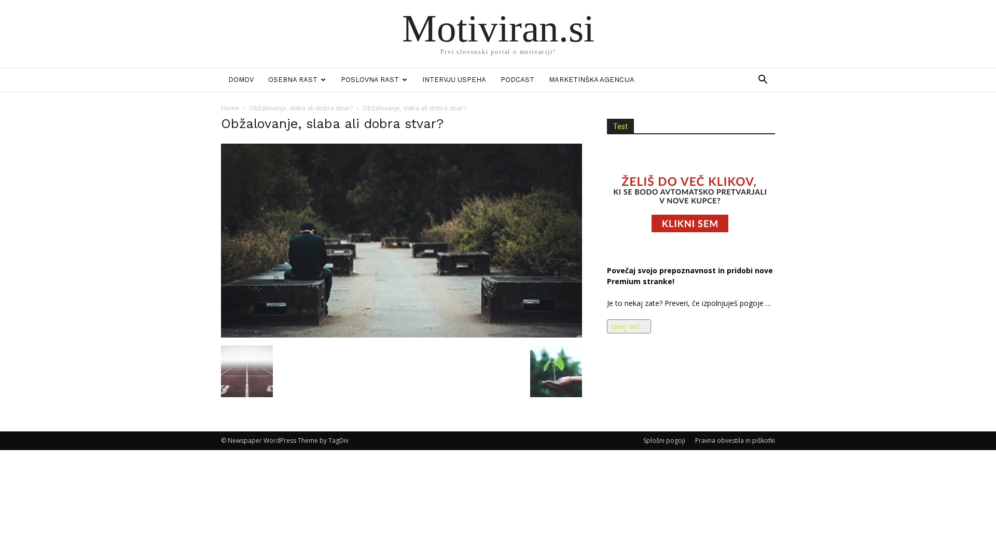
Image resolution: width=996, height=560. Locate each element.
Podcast (517, 79)
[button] (762, 81)
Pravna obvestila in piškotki (735, 440)
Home (230, 108)
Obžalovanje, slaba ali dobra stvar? (301, 108)
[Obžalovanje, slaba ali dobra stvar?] (401, 334)
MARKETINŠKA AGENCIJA (591, 79)
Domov (241, 79)
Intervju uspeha (454, 79)
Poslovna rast (370, 79)
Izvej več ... (629, 326)
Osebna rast (292, 79)
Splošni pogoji (664, 440)
